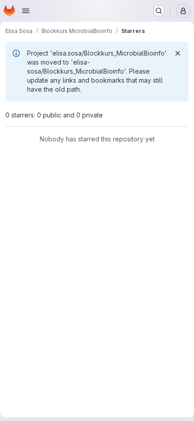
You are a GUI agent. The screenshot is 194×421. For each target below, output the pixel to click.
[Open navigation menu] (25, 11)
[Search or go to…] (158, 10)
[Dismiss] (177, 53)
